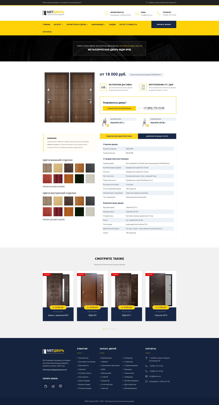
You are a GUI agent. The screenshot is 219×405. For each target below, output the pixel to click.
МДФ (103, 369)
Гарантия (82, 369)
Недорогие (105, 381)
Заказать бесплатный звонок (119, 108)
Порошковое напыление (110, 365)
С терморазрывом (131, 365)
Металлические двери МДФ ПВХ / (108, 46)
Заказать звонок (164, 24)
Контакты (47, 32)
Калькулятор (83, 358)
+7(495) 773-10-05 (169, 15)
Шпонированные (130, 388)
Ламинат (104, 362)
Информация (97, 24)
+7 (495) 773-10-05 (153, 108)
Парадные (128, 369)
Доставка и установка (87, 362)
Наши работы (84, 365)
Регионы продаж (85, 388)
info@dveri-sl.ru (146, 15)
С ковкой (104, 377)
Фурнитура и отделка (76, 24)
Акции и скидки (84, 384)
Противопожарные (131, 381)
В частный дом (107, 384)
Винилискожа (106, 358)
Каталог (57, 24)
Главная (46, 24)
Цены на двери (84, 381)
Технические (129, 373)
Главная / (80, 46)
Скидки (112, 24)
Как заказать (84, 377)
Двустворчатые (130, 384)
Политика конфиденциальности (55, 370)
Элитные (104, 388)
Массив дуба (106, 373)
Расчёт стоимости (128, 24)
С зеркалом (128, 362)
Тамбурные (128, 377)
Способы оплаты (85, 373)
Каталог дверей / (90, 46)
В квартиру (128, 358)
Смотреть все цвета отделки (54, 186)
